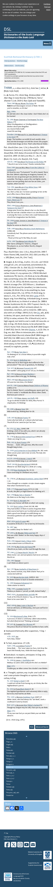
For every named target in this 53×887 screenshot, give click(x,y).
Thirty (9, 790)
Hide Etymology (22, 61)
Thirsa (8, 784)
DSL (7, 29)
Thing (10, 759)
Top (6, 833)
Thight (9, 745)
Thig (9, 742)
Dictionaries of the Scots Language (24, 36)
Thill (8, 747)
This (12, 792)
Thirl (10, 776)
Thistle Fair (9, 795)
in (25, 450)
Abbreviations (9, 66)
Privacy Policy (15, 837)
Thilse (9, 750)
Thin (11, 756)
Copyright (7, 837)
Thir (11, 770)
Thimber (10, 753)
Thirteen (10, 787)
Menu (46, 43)
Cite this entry (19, 66)
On (38, 312)
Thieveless (11, 739)
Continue (47, 4)
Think (9, 767)
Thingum (10, 764)
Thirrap (9, 781)
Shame (32, 329)
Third (10, 773)
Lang (36, 295)
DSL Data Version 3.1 (10, 839)
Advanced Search (42, 727)
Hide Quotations (10, 61)
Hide (31, 727)
